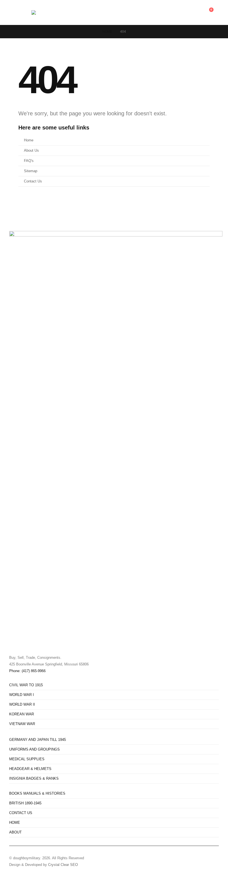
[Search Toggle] (13, 12)
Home (28, 140)
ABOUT (15, 832)
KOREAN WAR (21, 714)
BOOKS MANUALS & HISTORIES (37, 793)
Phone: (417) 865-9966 (27, 671)
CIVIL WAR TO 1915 (26, 685)
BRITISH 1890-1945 (25, 803)
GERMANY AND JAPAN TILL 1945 (37, 740)
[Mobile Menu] (26, 12)
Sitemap (30, 171)
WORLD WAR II (22, 704)
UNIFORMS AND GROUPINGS (34, 749)
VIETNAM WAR (22, 724)
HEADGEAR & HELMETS (30, 769)
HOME (14, 823)
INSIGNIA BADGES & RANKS (34, 779)
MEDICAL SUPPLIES (26, 759)
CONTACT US (20, 813)
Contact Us (33, 181)
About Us (31, 150)
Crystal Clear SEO (63, 865)
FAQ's (29, 161)
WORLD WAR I (21, 695)
